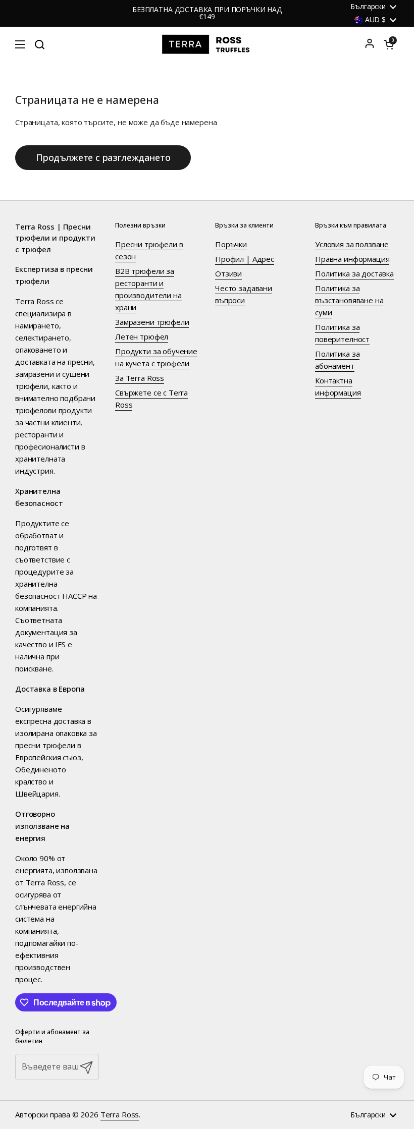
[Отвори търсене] (39, 44)
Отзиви (228, 273)
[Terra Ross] (207, 44)
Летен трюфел (141, 336)
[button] (389, 44)
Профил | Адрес (244, 259)
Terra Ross (119, 1114)
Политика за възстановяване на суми (349, 300)
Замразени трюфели (152, 322)
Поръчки (231, 244)
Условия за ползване (352, 244)
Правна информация (352, 259)
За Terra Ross (139, 378)
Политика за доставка (354, 273)
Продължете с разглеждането (103, 157)
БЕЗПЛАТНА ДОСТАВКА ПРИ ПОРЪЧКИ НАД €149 (207, 13)
